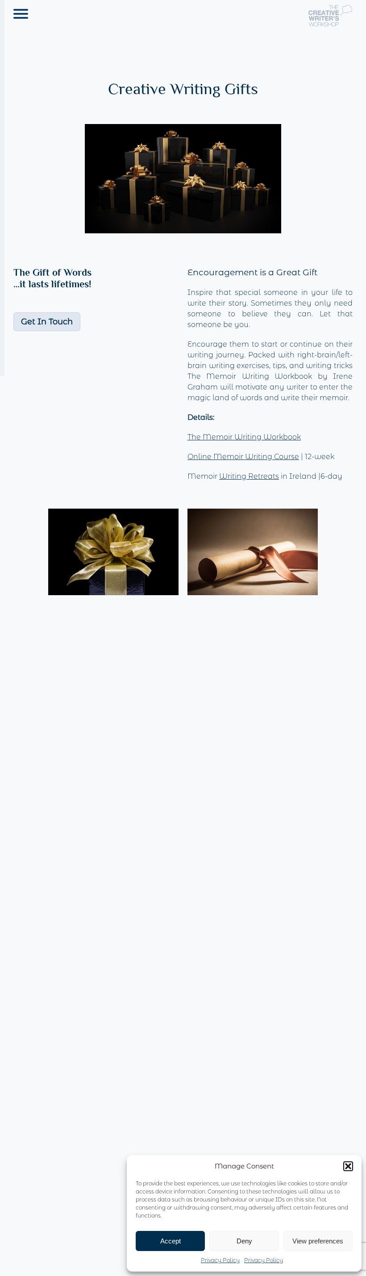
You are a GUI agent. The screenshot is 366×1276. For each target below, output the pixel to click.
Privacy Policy (220, 1260)
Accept (170, 1241)
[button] (348, 1166)
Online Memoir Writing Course (243, 456)
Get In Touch (47, 322)
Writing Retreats (249, 476)
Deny (244, 1241)
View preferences (317, 1241)
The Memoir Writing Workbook (244, 437)
